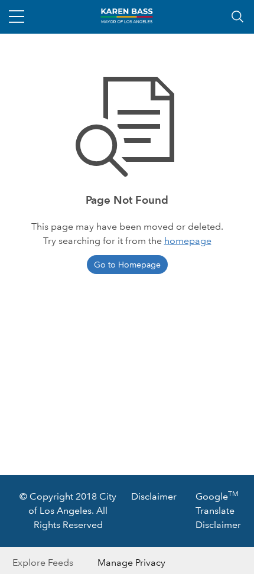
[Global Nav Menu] (16, 16)
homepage (187, 240)
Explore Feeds (42, 562)
